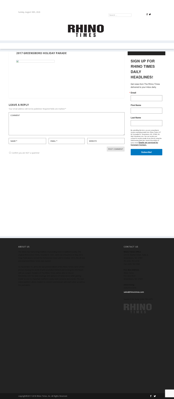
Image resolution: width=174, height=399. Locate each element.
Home (23, 46)
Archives (87, 46)
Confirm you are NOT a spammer (25, 153)
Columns (42, 46)
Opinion (57, 46)
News (32, 46)
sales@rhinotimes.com (134, 292)
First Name (136, 105)
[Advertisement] (146, 198)
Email (133, 93)
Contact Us (103, 46)
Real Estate (73, 46)
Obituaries (134, 46)
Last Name (136, 118)
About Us (121, 46)
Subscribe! (146, 152)
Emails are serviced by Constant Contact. (144, 143)
